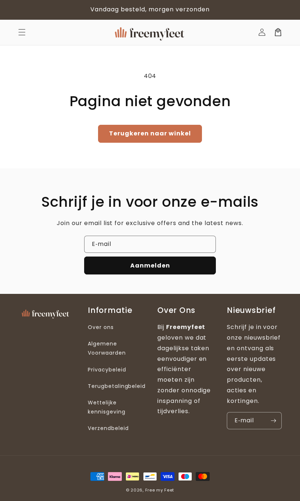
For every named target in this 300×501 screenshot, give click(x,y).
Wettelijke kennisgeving (106, 407)
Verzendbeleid (108, 428)
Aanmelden (150, 265)
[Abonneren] (273, 420)
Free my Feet (159, 490)
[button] (22, 32)
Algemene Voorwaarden (107, 348)
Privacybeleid (107, 369)
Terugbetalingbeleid (117, 386)
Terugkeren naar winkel (150, 133)
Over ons (101, 327)
